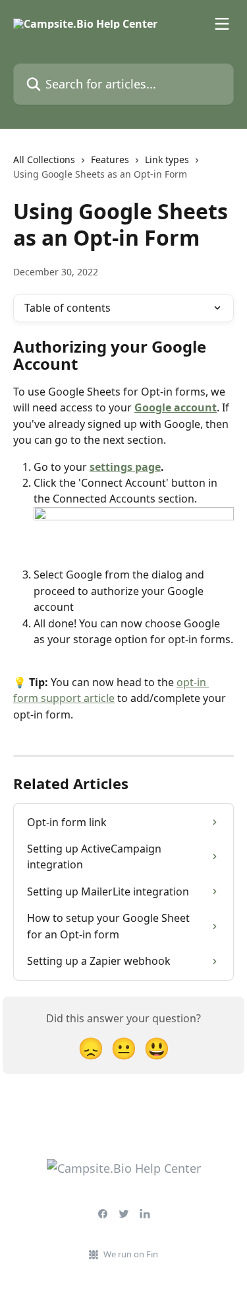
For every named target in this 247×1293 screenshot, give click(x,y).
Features (110, 159)
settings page (125, 467)
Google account (175, 407)
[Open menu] (222, 24)
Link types (167, 159)
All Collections (44, 159)
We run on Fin (130, 1254)
